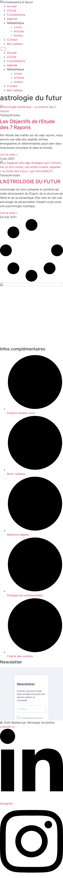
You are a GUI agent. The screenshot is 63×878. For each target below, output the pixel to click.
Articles (19, 31)
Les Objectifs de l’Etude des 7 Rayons (27, 124)
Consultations (16, 14)
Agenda (12, 18)
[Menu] (3, 49)
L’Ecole (11, 10)
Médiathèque (15, 23)
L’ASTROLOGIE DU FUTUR (30, 181)
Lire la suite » (9, 154)
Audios (18, 35)
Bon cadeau (15, 44)
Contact (12, 39)
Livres (18, 27)
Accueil (12, 6)
